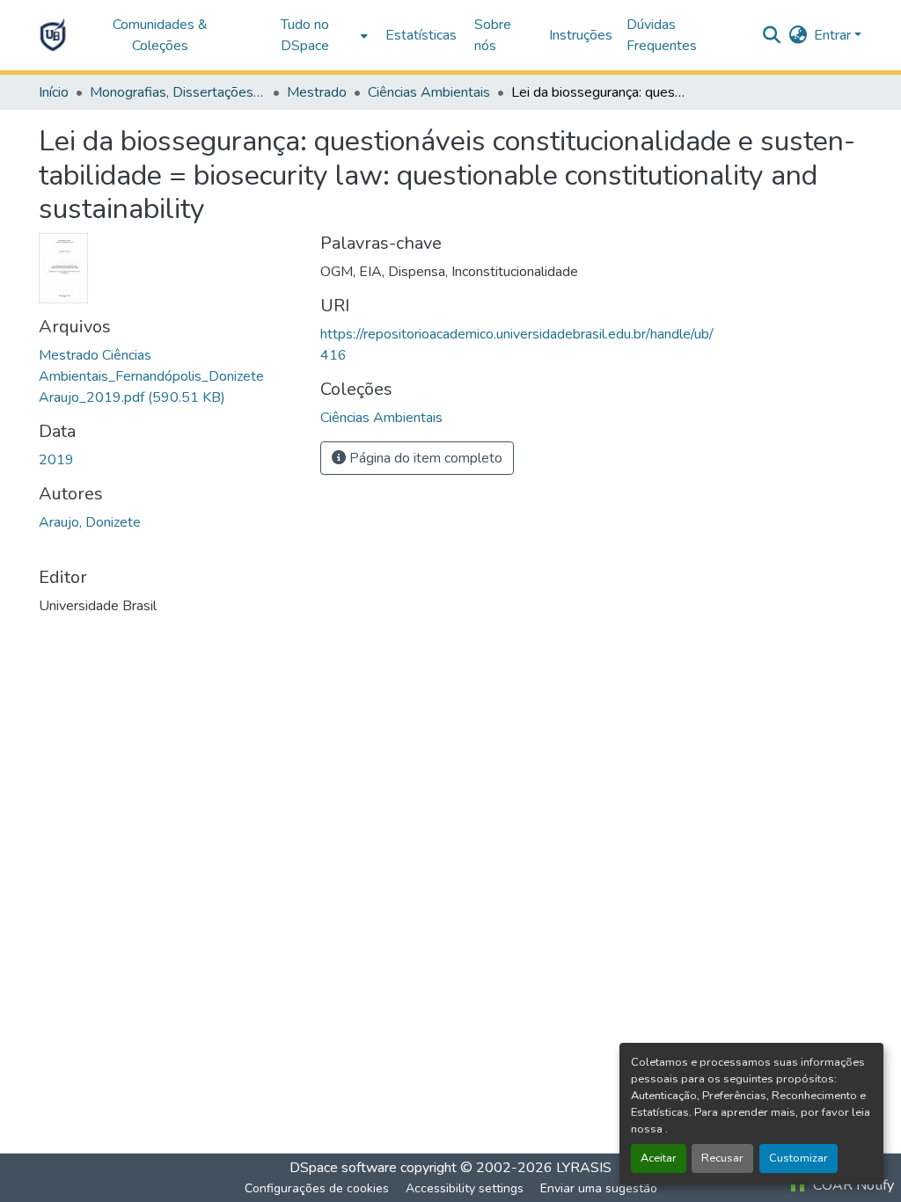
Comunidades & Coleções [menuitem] (160, 35)
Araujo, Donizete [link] (90, 522)
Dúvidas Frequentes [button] (661, 35)
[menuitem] (310, 35)
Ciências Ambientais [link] (429, 92)
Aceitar (659, 1158)
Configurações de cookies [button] (317, 1188)
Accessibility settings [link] (465, 1188)
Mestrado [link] (317, 92)
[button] (53, 35)
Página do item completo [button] (424, 458)
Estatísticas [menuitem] (421, 35)
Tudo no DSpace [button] (305, 35)
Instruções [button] (580, 35)
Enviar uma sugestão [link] (598, 1188)
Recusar (722, 1158)
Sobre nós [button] (492, 35)
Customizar (798, 1158)
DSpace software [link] (343, 1167)
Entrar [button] (834, 35)
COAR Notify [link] (851, 1185)
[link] (169, 376)
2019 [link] (56, 460)
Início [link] (54, 92)
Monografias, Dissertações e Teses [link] (178, 92)
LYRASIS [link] (584, 1167)
